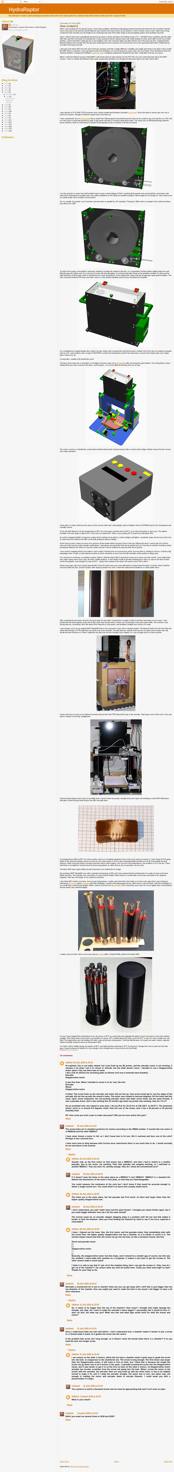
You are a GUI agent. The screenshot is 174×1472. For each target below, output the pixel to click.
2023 (6, 86)
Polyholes (85, 883)
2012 (6, 120)
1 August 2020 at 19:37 (87, 1413)
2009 (6, 126)
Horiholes (118, 885)
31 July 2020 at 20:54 (89, 1354)
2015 (6, 113)
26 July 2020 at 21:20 (86, 1126)
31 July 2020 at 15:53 (89, 1304)
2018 (6, 107)
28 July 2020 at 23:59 (89, 1229)
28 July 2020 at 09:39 (93, 1174)
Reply (68, 1118)
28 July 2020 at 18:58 (89, 1194)
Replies (71, 1154)
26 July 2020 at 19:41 (83, 1062)
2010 (6, 124)
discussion (72, 883)
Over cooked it (10, 98)
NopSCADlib (85, 119)
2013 (6, 118)
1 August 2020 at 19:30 (90, 1396)
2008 (6, 129)
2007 (6, 131)
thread (101, 954)
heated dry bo (97, 53)
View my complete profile (18, 30)
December (10, 94)
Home (116, 1462)
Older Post (168, 1462)
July (7, 96)
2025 (6, 83)
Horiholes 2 (9, 100)
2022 (6, 88)
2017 (6, 109)
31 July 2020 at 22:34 (93, 1386)
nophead (69, 1126)
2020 (6, 92)
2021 (6, 90)
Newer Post (64, 1462)
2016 (6, 111)
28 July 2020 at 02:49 (89, 1159)
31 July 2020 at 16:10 (86, 1328)
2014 (6, 116)
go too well (132, 113)
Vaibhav (69, 1062)
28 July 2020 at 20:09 (93, 1207)
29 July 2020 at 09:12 (86, 1283)
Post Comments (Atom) (79, 1467)
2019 (6, 105)
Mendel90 (121, 363)
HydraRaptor (24, 9)
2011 (6, 122)
